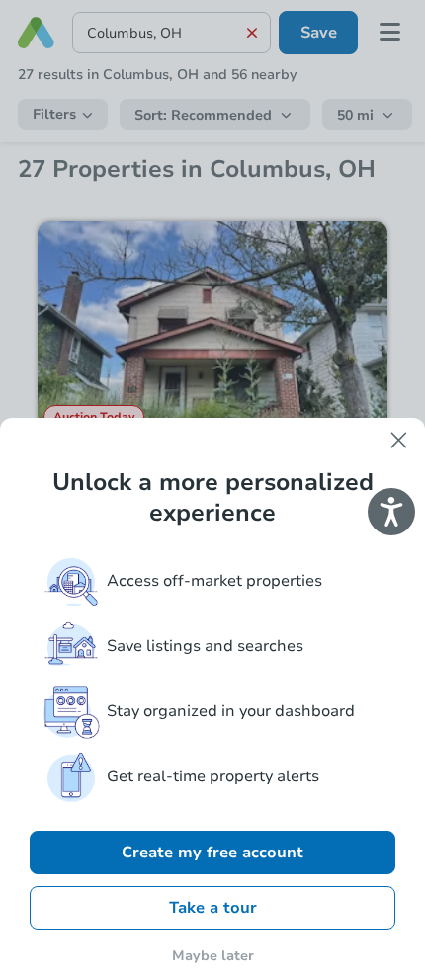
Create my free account (212, 852)
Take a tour (213, 908)
